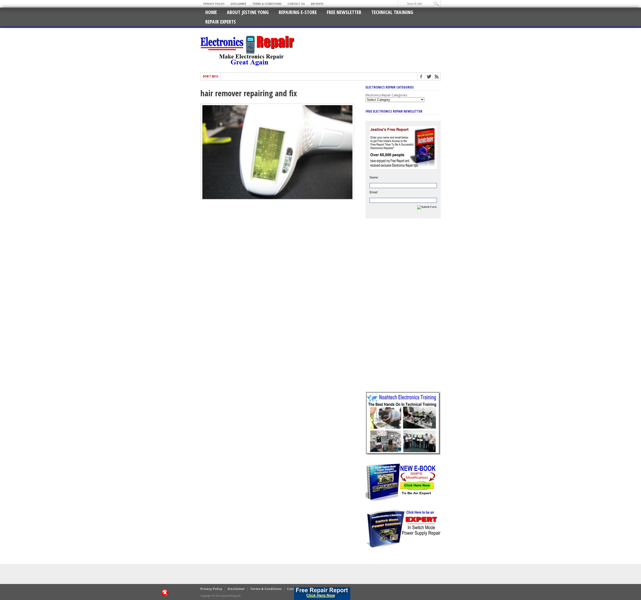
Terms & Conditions (266, 4)
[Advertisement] (403, 308)
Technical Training (392, 12)
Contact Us (296, 4)
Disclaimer (238, 4)
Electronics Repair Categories (386, 95)
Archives (317, 4)
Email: (374, 192)
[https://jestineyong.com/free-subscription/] (322, 593)
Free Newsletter (344, 12)
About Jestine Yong (248, 12)
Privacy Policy (214, 4)
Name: (374, 177)
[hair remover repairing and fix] (277, 199)
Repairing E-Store (298, 12)
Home (211, 12)
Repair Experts (220, 21)
